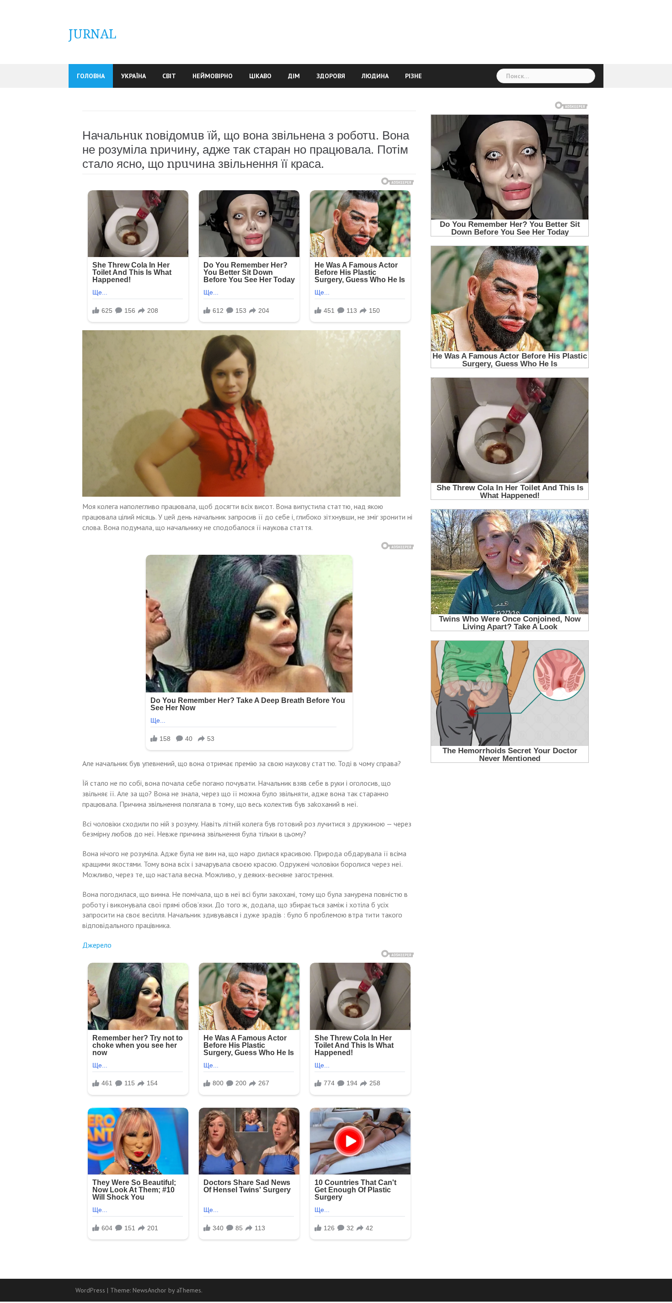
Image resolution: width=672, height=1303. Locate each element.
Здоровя (330, 76)
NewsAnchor (149, 1290)
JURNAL (93, 34)
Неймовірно (212, 76)
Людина (375, 76)
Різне (413, 76)
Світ (169, 76)
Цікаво (260, 76)
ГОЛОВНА (91, 76)
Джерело (97, 944)
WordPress (90, 1290)
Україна (133, 76)
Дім (294, 76)
